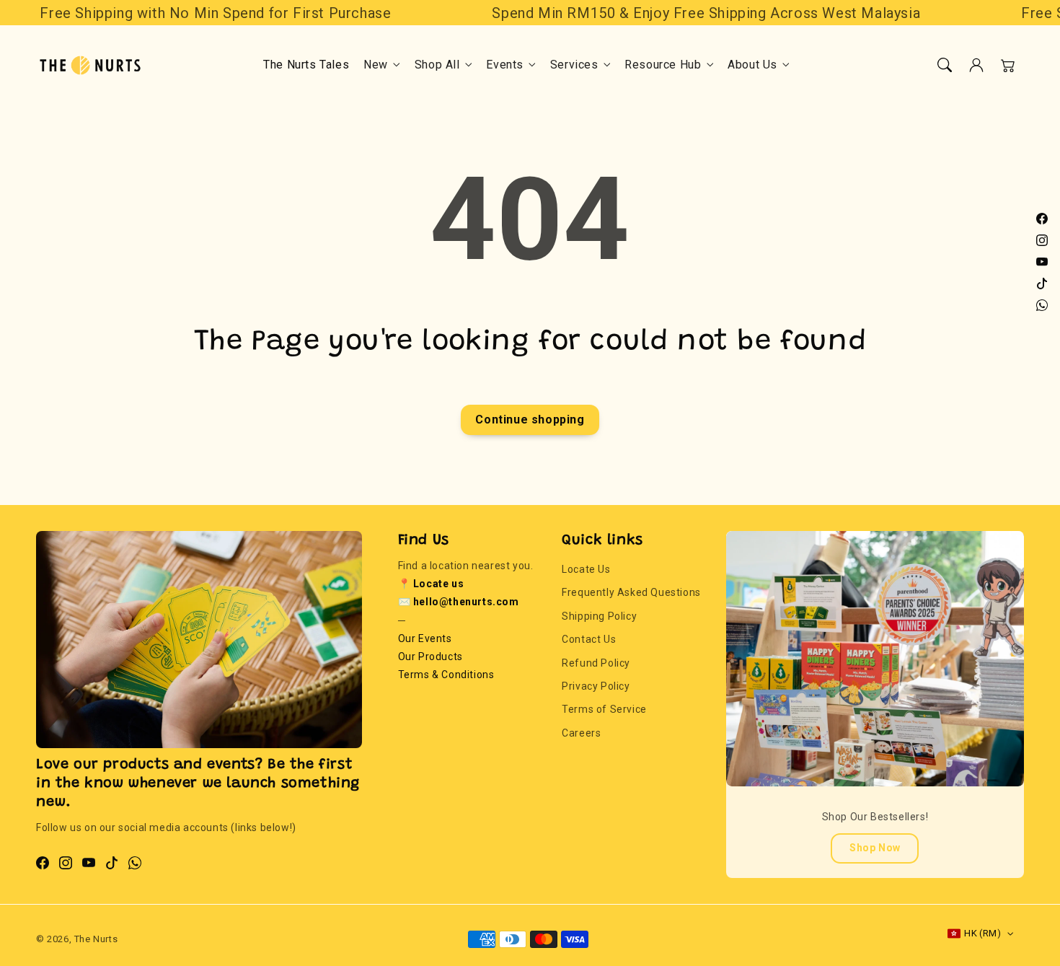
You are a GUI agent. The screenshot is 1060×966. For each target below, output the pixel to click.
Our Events (425, 638)
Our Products (430, 656)
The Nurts (96, 939)
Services (574, 64)
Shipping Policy (599, 616)
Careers (581, 733)
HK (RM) (982, 933)
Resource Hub (662, 64)
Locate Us (586, 569)
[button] (944, 65)
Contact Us (589, 639)
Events (505, 64)
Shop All (437, 64)
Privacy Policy (596, 686)
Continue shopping (529, 419)
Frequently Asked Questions (631, 592)
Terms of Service (604, 709)
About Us (752, 64)
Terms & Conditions (446, 674)
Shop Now (875, 847)
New (375, 64)
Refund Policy (596, 663)
